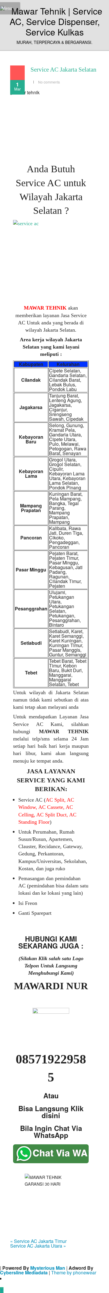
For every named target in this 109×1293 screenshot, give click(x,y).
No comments (49, 81)
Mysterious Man (47, 1267)
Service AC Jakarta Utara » (38, 1245)
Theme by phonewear (73, 1272)
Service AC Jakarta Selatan (64, 69)
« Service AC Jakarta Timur (38, 1241)
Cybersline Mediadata (24, 1272)
